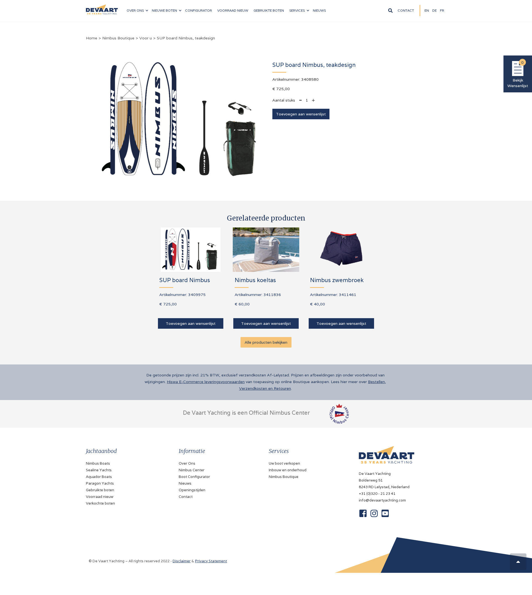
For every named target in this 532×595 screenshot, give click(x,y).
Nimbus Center (191, 470)
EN (426, 10)
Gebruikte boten (269, 10)
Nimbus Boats (98, 463)
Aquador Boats (99, 476)
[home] (102, 7)
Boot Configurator (194, 476)
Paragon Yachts (100, 483)
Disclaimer (182, 561)
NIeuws (319, 10)
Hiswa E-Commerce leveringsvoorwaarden (206, 381)
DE (434, 10)
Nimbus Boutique (118, 38)
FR (442, 10)
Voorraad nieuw (99, 496)
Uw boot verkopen (284, 463)
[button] (137, 10)
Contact (406, 10)
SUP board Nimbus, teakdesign (186, 38)
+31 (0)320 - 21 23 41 (377, 493)
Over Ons (187, 463)
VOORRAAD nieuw (232, 10)
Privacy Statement (211, 561)
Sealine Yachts (99, 470)
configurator (198, 10)
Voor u (145, 38)
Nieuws (185, 483)
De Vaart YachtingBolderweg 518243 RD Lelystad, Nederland (384, 480)
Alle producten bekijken (266, 342)
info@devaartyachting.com (382, 500)
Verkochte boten (100, 503)
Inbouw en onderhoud (287, 470)
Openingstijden (192, 490)
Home (91, 38)
